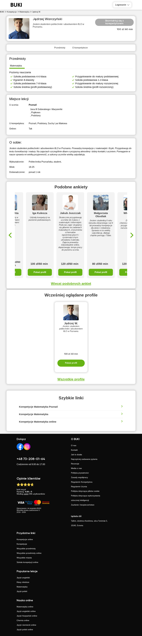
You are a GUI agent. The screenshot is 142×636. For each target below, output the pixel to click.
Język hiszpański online (27, 616)
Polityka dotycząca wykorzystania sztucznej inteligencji (85, 498)
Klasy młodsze (23, 582)
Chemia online (23, 620)
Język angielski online (26, 611)
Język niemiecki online (26, 625)
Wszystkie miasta (24, 558)
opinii (26, 494)
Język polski (22, 591)
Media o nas (76, 468)
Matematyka (22, 587)
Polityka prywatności (80, 473)
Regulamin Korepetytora (81, 482)
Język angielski (23, 577)
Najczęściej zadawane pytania (84, 459)
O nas (73, 445)
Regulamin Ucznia (79, 486)
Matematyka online (25, 607)
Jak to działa (76, 454)
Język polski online (25, 629)
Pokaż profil (40, 272)
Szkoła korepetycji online (27, 562)
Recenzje (75, 464)
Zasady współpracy (79, 477)
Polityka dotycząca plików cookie (85, 491)
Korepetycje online (25, 539)
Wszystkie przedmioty (26, 548)
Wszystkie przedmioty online (29, 553)
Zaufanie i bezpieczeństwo (82, 505)
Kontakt (74, 450)
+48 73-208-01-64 (31, 459)
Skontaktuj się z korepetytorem (114, 22)
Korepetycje (22, 544)
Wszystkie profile (71, 379)
